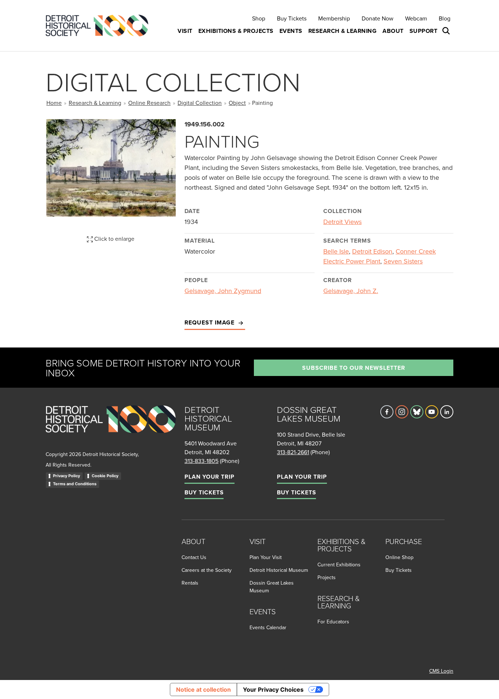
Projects (326, 577)
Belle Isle (336, 251)
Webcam (416, 18)
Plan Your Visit (266, 557)
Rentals (190, 582)
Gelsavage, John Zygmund (222, 290)
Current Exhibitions (339, 564)
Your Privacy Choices (273, 689)
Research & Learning (95, 103)
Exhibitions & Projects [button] (236, 31)
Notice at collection (203, 689)
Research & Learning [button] (342, 31)
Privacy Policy (66, 475)
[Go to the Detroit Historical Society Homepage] (100, 25)
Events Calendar (268, 627)
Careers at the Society (207, 570)
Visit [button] (185, 31)
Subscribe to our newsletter (353, 368)
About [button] (393, 31)
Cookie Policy (105, 475)
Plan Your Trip (209, 476)
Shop (258, 18)
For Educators (333, 621)
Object (237, 103)
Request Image (210, 322)
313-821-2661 (293, 452)
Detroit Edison (372, 251)
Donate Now (377, 18)
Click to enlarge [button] (113, 239)
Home (54, 103)
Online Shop (399, 557)
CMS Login (441, 671)
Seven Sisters (403, 261)
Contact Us (194, 557)
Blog (444, 18)
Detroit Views (342, 221)
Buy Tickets (291, 18)
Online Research (149, 103)
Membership (334, 18)
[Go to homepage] (111, 427)
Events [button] (290, 31)
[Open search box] (446, 31)
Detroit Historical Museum (279, 570)
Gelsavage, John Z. (350, 290)
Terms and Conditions (74, 483)
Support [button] (424, 31)
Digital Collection (200, 103)
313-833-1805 (201, 461)
